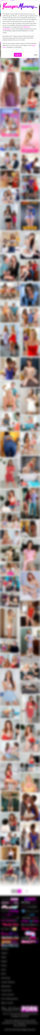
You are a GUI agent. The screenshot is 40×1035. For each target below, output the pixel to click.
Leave (35, 55)
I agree (17, 55)
